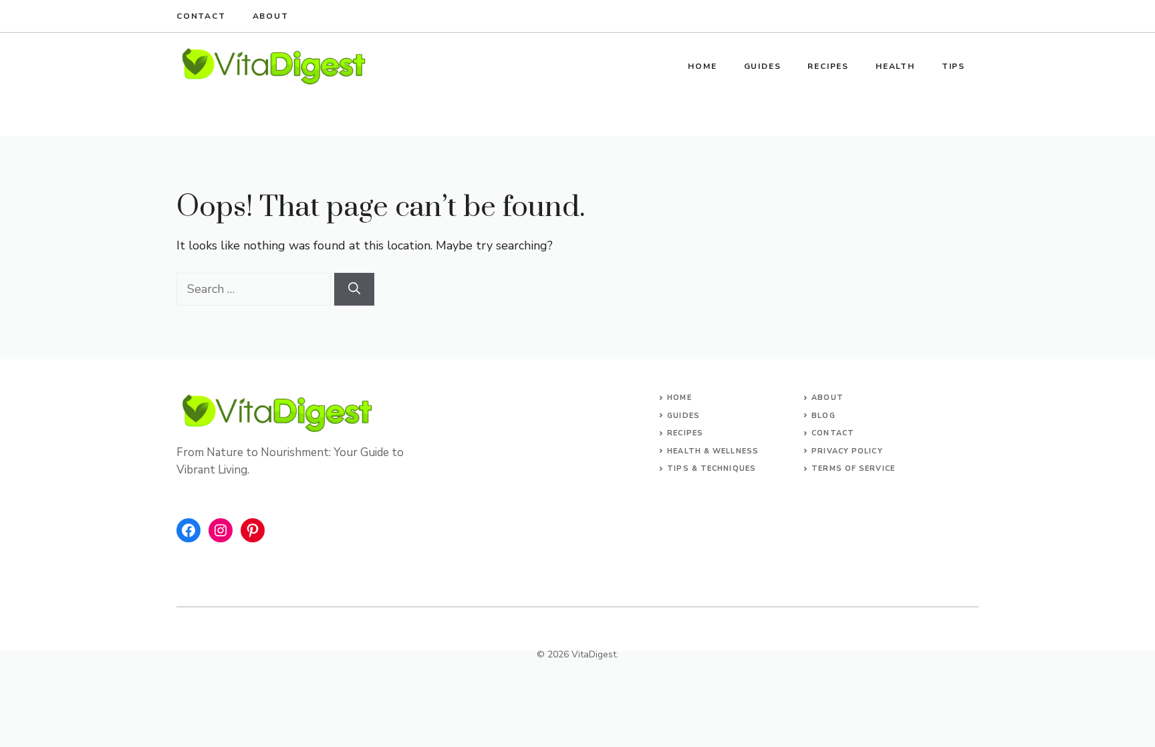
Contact (201, 16)
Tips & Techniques (711, 468)
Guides (762, 66)
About (271, 16)
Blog (823, 416)
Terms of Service (853, 468)
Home (702, 66)
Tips (953, 66)
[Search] (354, 289)
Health (895, 66)
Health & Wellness (713, 451)
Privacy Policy (846, 451)
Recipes (828, 66)
